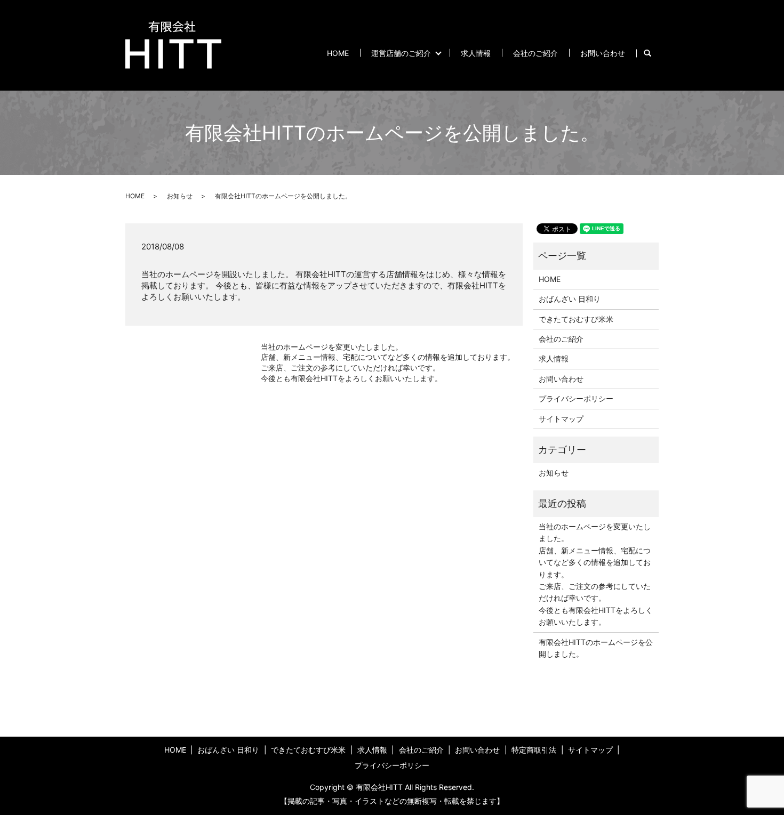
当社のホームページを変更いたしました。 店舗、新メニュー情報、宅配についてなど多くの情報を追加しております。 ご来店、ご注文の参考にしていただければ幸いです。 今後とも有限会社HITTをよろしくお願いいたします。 (388, 362)
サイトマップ (561, 418)
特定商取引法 (533, 749)
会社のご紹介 (535, 53)
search (653, 53)
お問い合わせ (602, 53)
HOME (338, 53)
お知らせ (180, 196)
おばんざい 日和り (570, 298)
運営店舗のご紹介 (401, 53)
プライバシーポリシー (576, 398)
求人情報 (476, 53)
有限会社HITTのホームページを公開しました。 (596, 648)
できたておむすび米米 (576, 319)
